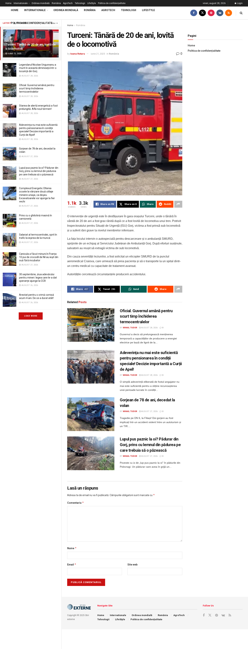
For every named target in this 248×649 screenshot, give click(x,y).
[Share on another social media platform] (178, 204)
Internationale (21, 3)
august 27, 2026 (149, 411)
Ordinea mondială (41, 3)
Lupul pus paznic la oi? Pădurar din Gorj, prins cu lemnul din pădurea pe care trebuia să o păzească (38, 171)
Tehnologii (80, 3)
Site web (132, 564)
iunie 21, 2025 (98, 53)
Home (8, 3)
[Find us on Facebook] (193, 13)
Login (240, 3)
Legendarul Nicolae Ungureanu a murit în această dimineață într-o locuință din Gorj (37, 68)
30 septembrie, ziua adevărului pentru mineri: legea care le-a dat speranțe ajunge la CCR (38, 277)
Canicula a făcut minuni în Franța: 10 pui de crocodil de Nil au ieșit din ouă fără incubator (38, 257)
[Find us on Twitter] (202, 13)
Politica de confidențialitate (111, 3)
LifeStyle (91, 3)
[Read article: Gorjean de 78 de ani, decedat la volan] (90, 414)
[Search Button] (241, 13)
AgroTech (68, 3)
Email (71, 564)
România (56, 3)
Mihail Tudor (130, 327)
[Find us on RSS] (228, 13)
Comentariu (75, 502)
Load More (30, 316)
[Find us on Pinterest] (211, 13)
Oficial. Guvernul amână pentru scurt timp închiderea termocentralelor (36, 88)
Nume (72, 548)
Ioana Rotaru (77, 53)
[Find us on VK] (219, 13)
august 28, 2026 (149, 327)
